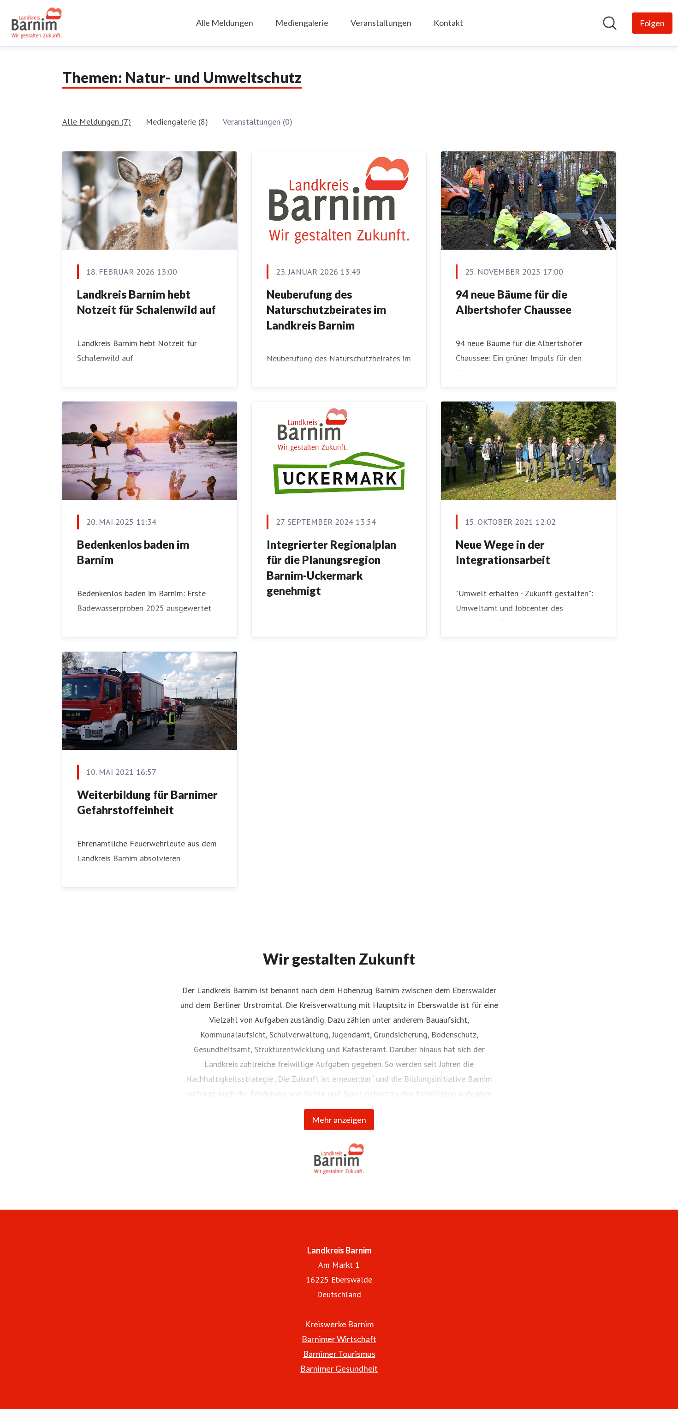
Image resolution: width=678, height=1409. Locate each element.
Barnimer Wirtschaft (339, 1339)
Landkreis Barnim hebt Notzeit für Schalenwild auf (146, 302)
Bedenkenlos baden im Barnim (133, 552)
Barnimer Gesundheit (339, 1368)
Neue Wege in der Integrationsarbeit (503, 552)
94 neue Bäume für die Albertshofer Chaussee (513, 302)
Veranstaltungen (381, 23)
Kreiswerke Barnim (339, 1324)
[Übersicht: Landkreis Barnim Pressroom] (37, 23)
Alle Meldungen (224, 23)
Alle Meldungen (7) (96, 121)
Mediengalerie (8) (177, 121)
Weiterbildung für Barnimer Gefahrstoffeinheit (147, 802)
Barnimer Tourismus (339, 1354)
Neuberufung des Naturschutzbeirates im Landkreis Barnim (326, 310)
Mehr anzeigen (339, 1120)
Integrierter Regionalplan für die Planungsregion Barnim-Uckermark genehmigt (331, 568)
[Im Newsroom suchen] (609, 23)
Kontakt (448, 23)
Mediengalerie (301, 23)
